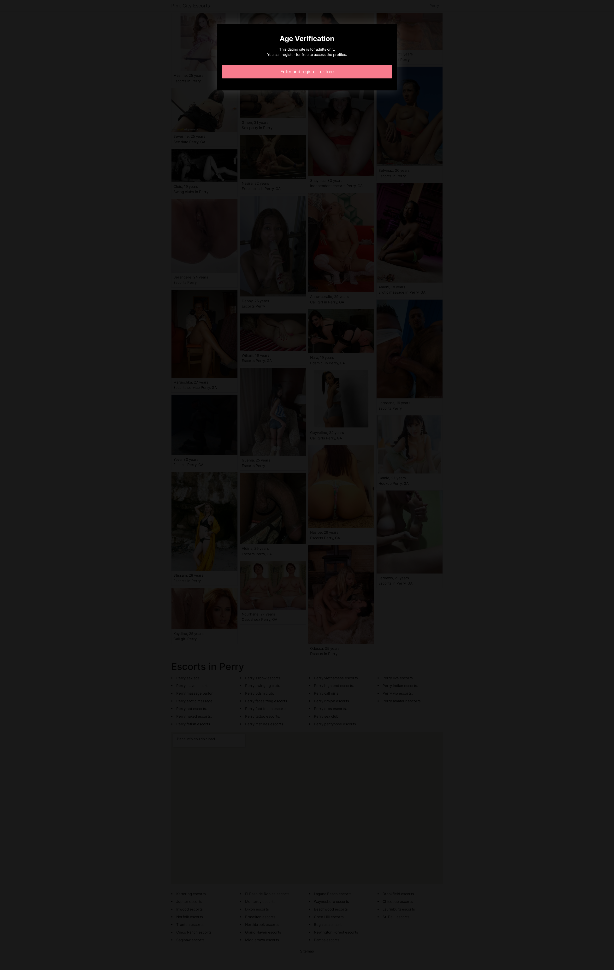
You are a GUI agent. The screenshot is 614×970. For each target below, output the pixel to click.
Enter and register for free (307, 71)
